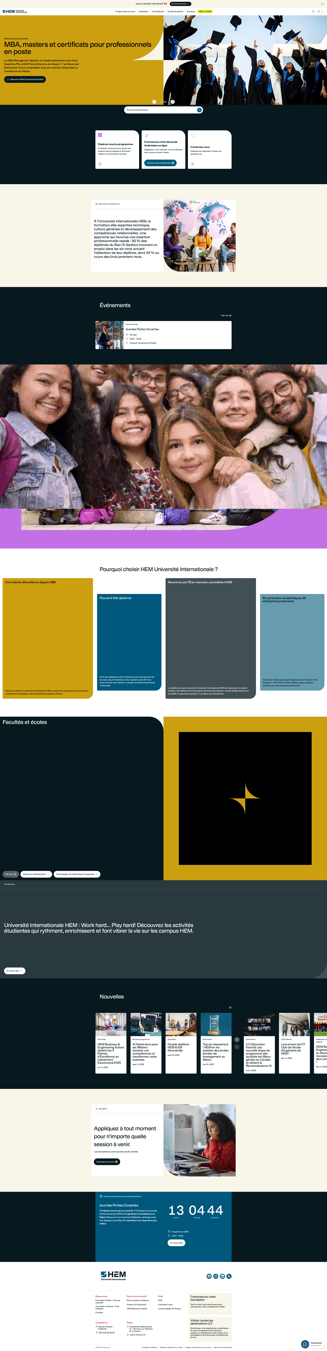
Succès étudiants (175, 11)
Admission (143, 11)
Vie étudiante (158, 11)
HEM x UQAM (205, 11)
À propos (191, 11)
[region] (163, 456)
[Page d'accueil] (113, 1285)
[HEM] (15, 11)
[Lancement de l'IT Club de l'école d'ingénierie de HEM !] (294, 1043)
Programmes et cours (125, 11)
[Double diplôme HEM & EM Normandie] (181, 1043)
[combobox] (163, 109)
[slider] (92, 539)
